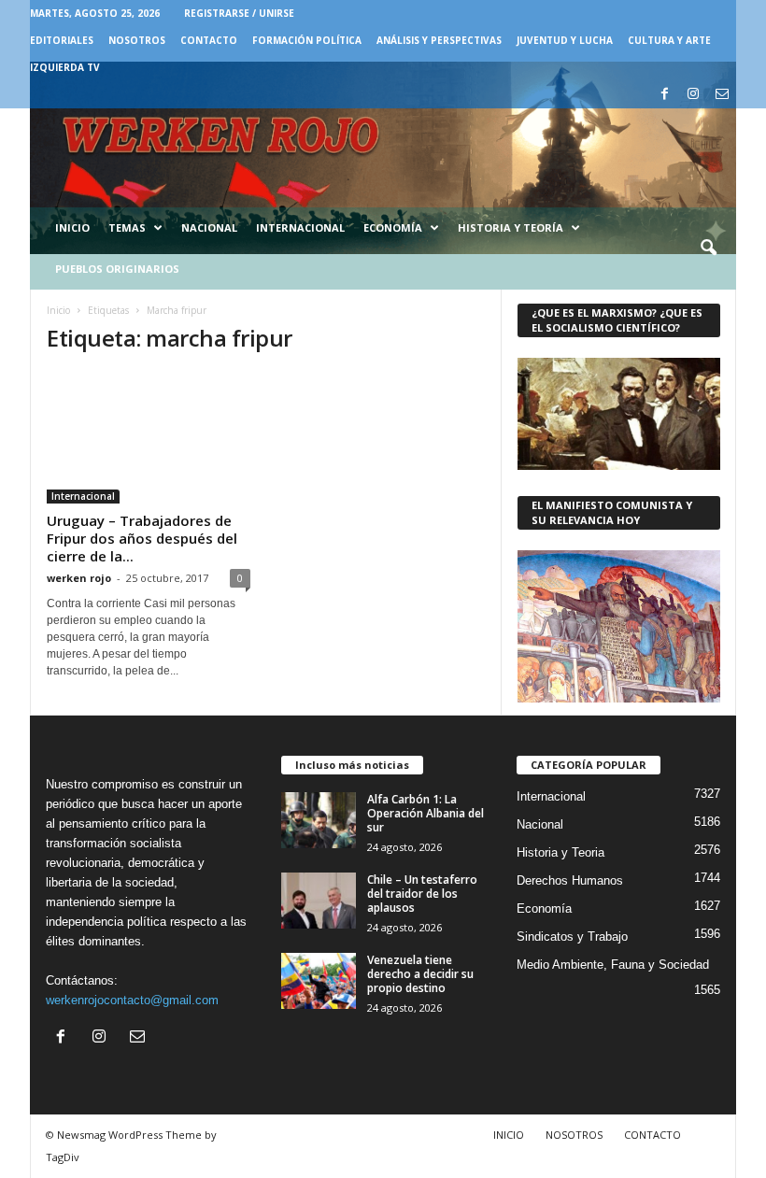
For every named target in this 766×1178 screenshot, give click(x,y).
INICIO (508, 1135)
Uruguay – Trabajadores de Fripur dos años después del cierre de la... (142, 538)
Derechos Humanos (570, 880)
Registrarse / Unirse (239, 13)
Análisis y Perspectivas (439, 40)
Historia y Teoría (510, 227)
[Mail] (722, 94)
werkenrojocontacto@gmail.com (132, 1000)
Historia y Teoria (560, 852)
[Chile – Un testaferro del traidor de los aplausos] (318, 901)
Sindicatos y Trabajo (572, 937)
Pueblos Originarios (117, 269)
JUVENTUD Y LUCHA (565, 40)
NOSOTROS (136, 40)
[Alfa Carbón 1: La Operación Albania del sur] (318, 820)
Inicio (72, 227)
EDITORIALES (61, 40)
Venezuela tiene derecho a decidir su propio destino (420, 974)
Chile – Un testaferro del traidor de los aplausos (422, 893)
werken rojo (79, 578)
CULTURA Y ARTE (669, 40)
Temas (127, 227)
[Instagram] (693, 94)
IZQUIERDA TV (65, 67)
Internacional (300, 227)
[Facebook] (664, 94)
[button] (708, 248)
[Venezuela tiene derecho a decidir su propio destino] (318, 981)
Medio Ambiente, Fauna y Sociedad (613, 965)
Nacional (209, 227)
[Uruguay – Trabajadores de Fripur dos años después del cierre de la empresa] (148, 438)
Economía (392, 227)
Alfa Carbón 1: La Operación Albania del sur (425, 813)
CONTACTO (208, 40)
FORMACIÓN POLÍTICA (307, 40)
